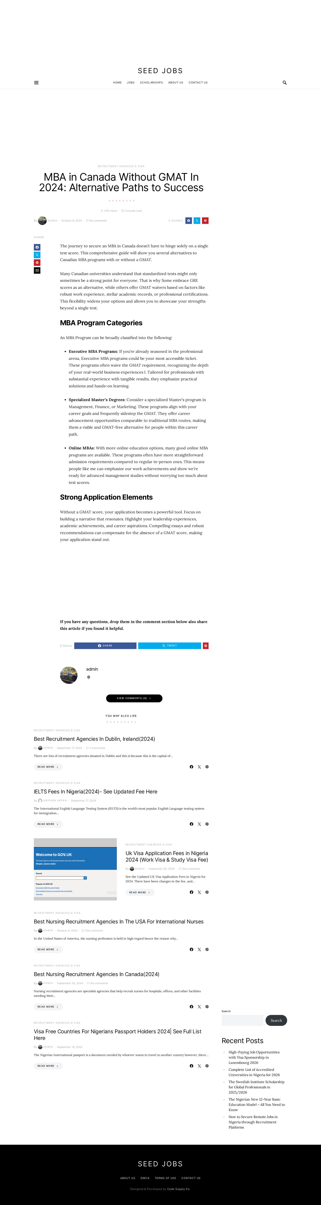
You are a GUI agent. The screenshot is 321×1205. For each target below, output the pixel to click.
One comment (191, 868)
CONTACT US (198, 82)
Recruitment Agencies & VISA (121, 166)
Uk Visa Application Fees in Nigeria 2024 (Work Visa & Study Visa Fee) (167, 856)
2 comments (97, 748)
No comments (98, 220)
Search (226, 1011)
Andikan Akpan (55, 800)
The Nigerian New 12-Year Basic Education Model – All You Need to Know (257, 1104)
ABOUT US (175, 82)
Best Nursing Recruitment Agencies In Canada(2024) (97, 974)
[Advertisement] (131, 30)
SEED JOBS (160, 70)
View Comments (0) (132, 698)
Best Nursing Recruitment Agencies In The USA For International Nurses (119, 921)
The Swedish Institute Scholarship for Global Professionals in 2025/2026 (257, 1087)
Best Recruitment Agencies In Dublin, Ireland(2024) (94, 739)
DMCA (145, 1178)
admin (52, 220)
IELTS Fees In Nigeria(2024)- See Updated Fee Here (95, 791)
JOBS (131, 82)
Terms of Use (165, 1178)
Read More (46, 766)
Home (117, 82)
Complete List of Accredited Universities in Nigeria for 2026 (254, 1072)
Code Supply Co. (179, 1189)
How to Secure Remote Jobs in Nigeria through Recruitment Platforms (253, 1122)
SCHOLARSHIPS (151, 82)
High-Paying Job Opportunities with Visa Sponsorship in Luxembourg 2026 (254, 1057)
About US (127, 1178)
